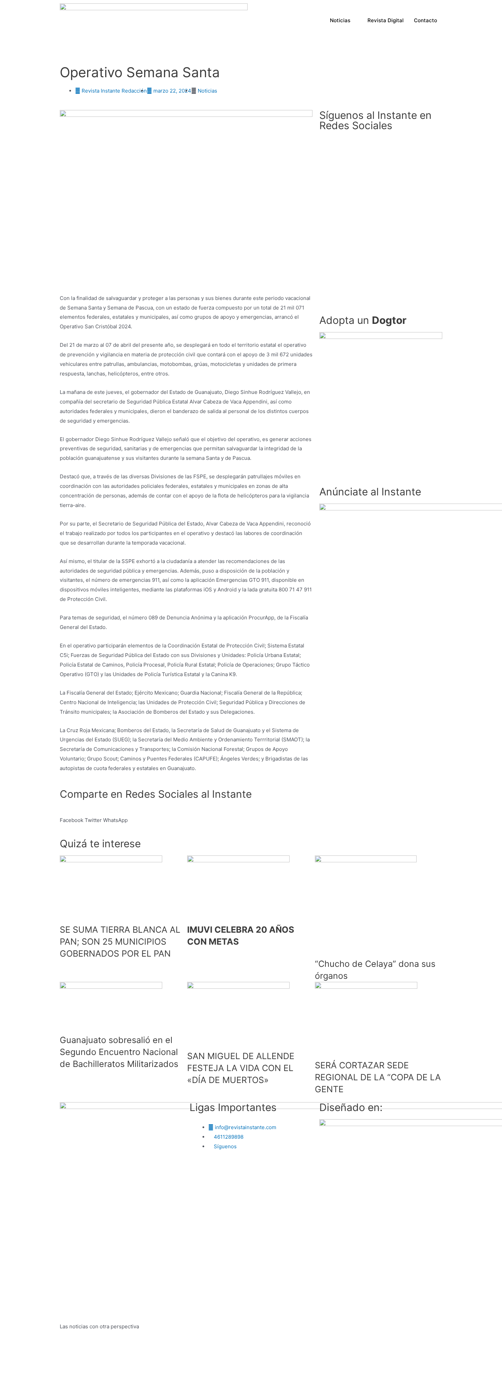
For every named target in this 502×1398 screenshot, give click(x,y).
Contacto (425, 20)
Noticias (340, 20)
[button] (380, 406)
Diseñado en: (350, 1107)
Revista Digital (385, 20)
